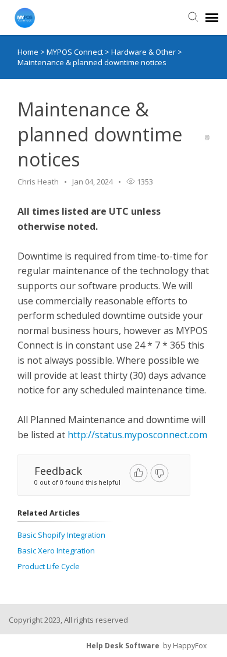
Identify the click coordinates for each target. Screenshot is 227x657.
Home (27, 52)
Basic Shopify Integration (61, 535)
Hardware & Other (144, 52)
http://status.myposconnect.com (137, 434)
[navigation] (211, 17)
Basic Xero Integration (56, 550)
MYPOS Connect (76, 52)
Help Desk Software (122, 646)
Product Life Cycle (48, 566)
